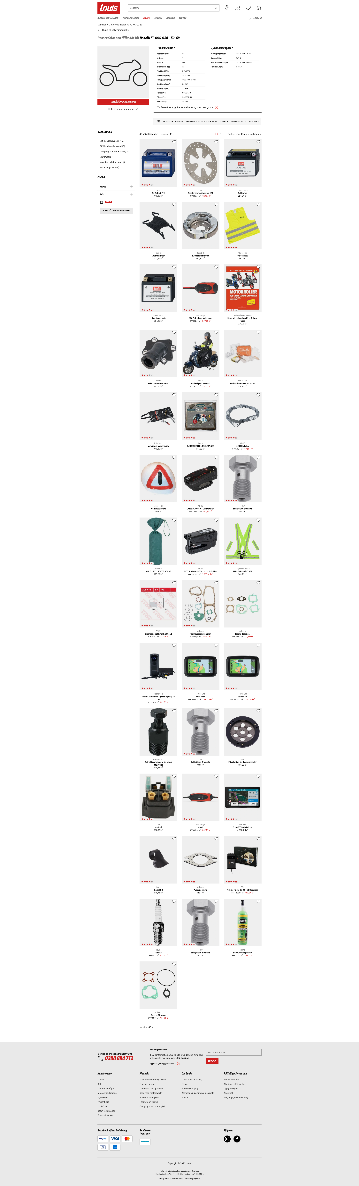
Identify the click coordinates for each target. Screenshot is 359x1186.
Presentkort (103, 1102)
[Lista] (222, 134)
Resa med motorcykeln (151, 1093)
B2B (99, 1084)
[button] (216, 8)
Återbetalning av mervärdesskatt (198, 1093)
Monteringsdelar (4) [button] (109, 167)
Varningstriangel (158, 509)
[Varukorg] (259, 8)
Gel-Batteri (242, 193)
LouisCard (102, 1106)
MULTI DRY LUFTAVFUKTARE (158, 571)
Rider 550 (242, 696)
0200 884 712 (119, 1058)
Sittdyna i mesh (158, 256)
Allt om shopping (190, 1088)
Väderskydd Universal (200, 383)
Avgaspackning (200, 890)
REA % (108, 202)
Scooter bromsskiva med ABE (200, 193)
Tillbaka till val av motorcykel (114, 30)
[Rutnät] (216, 133)
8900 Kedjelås (242, 446)
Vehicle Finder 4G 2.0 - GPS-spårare (242, 890)
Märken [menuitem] (158, 18)
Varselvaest (242, 256)
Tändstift (158, 953)
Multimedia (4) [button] (107, 157)
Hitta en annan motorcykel (121, 109)
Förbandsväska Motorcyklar (242, 383)
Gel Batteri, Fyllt (158, 193)
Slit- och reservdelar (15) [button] (112, 141)
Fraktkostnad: (161, 1174)
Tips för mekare (147, 1084)
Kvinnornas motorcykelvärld (153, 1079)
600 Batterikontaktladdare (200, 318)
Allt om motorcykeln (149, 1097)
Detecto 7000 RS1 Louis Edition (200, 509)
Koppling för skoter (200, 256)
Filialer (185, 1084)
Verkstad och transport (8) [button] (113, 162)
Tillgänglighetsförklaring (236, 1097)
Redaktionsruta (231, 1079)
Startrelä (158, 827)
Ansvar (185, 1097)
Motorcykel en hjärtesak (151, 1088)
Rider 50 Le (200, 696)
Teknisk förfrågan (106, 1088)
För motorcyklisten (149, 1102)
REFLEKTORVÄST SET (242, 571)
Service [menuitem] (182, 18)
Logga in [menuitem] (257, 18)
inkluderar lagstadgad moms (180, 1171)
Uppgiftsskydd (231, 1088)
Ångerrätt (228, 1093)
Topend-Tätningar (242, 634)
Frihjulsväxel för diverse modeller (242, 762)
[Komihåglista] (248, 8)
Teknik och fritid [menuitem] (131, 18)
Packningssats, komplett (200, 634)
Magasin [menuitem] (170, 18)
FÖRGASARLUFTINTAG (158, 383)
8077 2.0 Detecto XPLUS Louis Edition (200, 571)
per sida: (165, 134)
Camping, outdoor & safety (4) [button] (114, 151)
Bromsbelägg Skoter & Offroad (158, 634)
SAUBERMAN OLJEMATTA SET (200, 446)
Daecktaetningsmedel (242, 953)
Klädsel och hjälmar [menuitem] (107, 18)
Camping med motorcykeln (153, 1106)
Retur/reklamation (106, 1111)
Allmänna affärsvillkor (235, 1084)
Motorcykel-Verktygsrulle (158, 446)
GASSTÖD (158, 890)
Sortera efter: (234, 134)
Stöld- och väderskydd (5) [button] (112, 146)
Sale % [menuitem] (146, 18)
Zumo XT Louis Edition (242, 827)
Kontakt (101, 1079)
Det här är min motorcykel (123, 102)
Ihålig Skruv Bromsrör (242, 509)
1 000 (200, 827)
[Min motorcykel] (237, 8)
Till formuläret (253, 121)
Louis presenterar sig (192, 1079)
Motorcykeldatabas (107, 1093)
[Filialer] (227, 8)
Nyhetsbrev (103, 1097)
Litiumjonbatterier (158, 318)
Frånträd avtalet (105, 1115)
